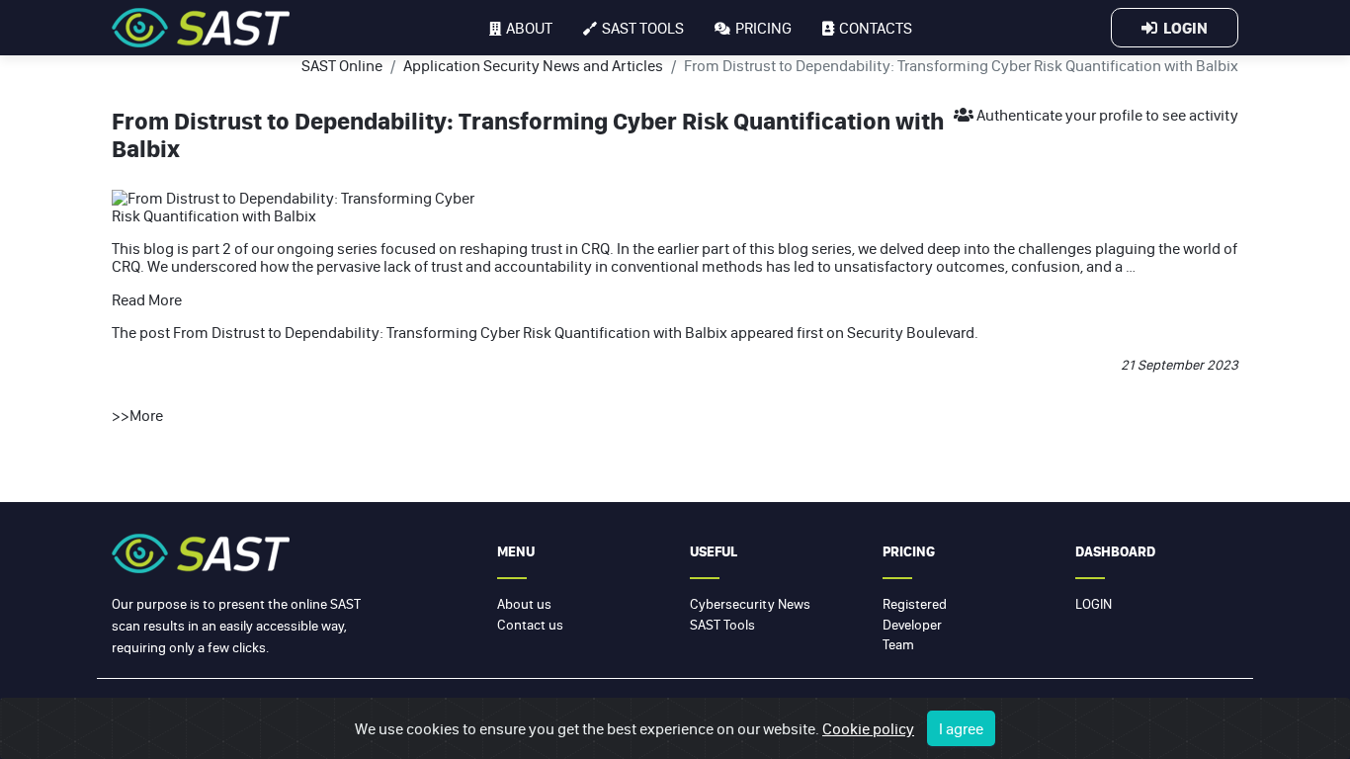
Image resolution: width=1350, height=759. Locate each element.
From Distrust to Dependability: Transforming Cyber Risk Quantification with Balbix (450, 332)
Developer (912, 624)
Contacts (875, 28)
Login (1182, 28)
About (529, 28)
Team (898, 644)
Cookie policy (868, 728)
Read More (147, 299)
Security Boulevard (910, 332)
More (146, 415)
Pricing (763, 28)
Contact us (530, 624)
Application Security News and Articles (533, 65)
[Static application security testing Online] (201, 27)
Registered (915, 604)
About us (524, 604)
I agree (961, 728)
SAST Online (341, 65)
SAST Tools (722, 624)
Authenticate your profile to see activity (1105, 115)
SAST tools (643, 28)
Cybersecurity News (750, 604)
